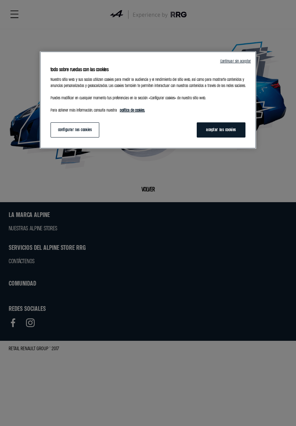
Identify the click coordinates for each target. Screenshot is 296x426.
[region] (148, 100)
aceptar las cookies (221, 129)
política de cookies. (132, 110)
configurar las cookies (75, 129)
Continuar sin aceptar (235, 61)
